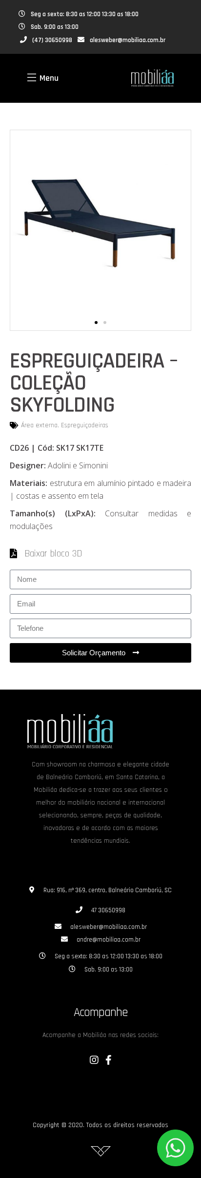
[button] (96, 322)
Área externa (39, 425)
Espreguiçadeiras (84, 425)
